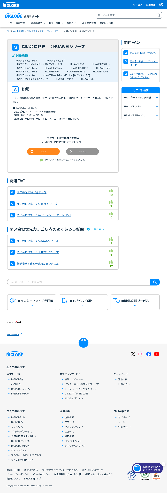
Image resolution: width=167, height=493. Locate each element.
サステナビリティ (74, 426)
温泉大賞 (122, 379)
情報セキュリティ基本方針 (99, 474)
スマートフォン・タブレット (51, 31)
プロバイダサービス (21, 431)
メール (121, 422)
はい (43, 151)
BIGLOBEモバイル (20, 388)
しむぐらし (124, 384)
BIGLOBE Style (73, 441)
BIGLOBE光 (17, 379)
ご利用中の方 (121, 411)
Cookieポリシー (41, 474)
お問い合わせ (13, 470)
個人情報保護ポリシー (93, 470)
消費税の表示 (31, 470)
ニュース (69, 431)
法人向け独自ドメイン (22, 460)
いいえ (82, 151)
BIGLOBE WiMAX (20, 393)
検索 (155, 282)
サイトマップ (13, 334)
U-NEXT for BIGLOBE (76, 393)
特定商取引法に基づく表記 (68, 474)
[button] (148, 468)
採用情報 (69, 436)
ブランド (69, 422)
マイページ (124, 417)
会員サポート (125, 426)
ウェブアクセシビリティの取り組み (60, 470)
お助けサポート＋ (74, 379)
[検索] (158, 15)
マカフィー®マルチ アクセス (26, 455)
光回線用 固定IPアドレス (24, 436)
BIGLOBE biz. (18, 417)
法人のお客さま (16, 411)
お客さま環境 (32, 31)
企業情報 (150, 4)
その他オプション (74, 398)
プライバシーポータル (18, 474)
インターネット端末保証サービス (82, 384)
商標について (13, 478)
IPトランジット (19, 450)
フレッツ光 (17, 426)
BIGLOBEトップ (32, 478)
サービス (137, 4)
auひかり (16, 384)
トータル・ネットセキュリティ (81, 388)
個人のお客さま (16, 367)
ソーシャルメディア (75, 445)
